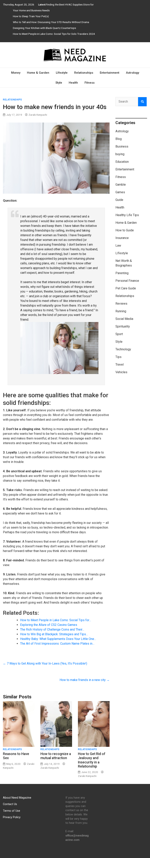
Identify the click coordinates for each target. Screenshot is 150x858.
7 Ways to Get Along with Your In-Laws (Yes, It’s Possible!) (45, 663)
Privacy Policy (12, 817)
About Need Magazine (17, 797)
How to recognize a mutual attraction (55, 756)
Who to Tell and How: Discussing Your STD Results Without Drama (51, 22)
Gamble (120, 184)
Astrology (132, 72)
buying (119, 154)
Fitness (90, 82)
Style (58, 82)
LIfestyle (62, 72)
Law (118, 245)
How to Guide (124, 230)
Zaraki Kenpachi (38, 114)
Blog (118, 139)
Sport (119, 334)
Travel (119, 364)
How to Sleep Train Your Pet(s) (31, 16)
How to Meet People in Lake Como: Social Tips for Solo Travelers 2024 (54, 33)
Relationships (83, 72)
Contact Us (10, 804)
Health (73, 82)
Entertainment (109, 72)
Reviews (121, 303)
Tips (118, 357)
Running (120, 311)
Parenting (122, 273)
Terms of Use (11, 810)
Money (15, 72)
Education (122, 162)
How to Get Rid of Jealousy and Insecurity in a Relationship (91, 760)
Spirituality (122, 326)
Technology (123, 349)
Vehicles (121, 372)
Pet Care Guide (125, 288)
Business (121, 146)
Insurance (122, 238)
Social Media (124, 319)
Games (120, 192)
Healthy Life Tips (127, 215)
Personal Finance (127, 281)
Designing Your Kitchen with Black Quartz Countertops (44, 28)
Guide (119, 200)
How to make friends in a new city (85, 680)
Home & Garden (38, 72)
